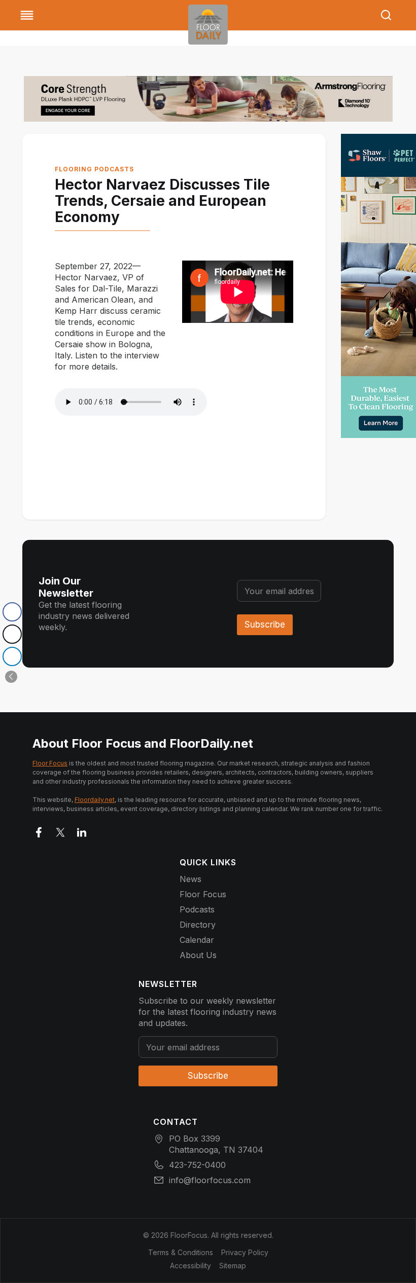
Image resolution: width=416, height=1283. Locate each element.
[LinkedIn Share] (12, 656)
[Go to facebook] (39, 830)
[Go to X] (60, 830)
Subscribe (265, 624)
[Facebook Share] (12, 611)
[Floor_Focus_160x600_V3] (208, 99)
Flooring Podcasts (94, 169)
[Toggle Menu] (27, 15)
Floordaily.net (95, 799)
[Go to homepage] (208, 25)
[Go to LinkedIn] (81, 830)
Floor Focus (49, 763)
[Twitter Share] (12, 634)
